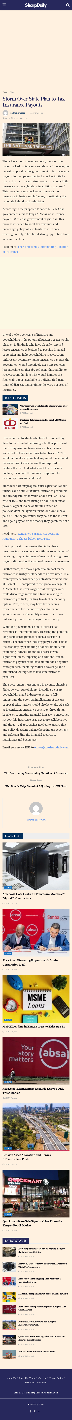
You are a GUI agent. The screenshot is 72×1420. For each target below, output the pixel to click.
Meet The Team (27, 1378)
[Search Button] (67, 5)
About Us (11, 1378)
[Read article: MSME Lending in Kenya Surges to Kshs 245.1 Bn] (36, 999)
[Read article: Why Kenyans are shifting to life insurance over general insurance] (10, 409)
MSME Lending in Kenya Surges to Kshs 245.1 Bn (34, 1026)
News (13, 92)
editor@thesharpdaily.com (51, 747)
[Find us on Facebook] (30, 1411)
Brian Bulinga (18, 112)
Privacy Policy (56, 1378)
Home (5, 92)
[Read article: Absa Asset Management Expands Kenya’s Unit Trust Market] (36, 1061)
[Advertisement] (36, 49)
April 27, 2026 (27, 413)
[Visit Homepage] (36, 5)
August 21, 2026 (10, 903)
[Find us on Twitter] (34, 1411)
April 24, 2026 (27, 427)
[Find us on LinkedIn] (39, 1411)
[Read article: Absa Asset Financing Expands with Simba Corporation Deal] (36, 933)
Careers (42, 1378)
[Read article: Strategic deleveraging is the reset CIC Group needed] (10, 423)
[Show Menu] (4, 5)
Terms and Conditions (35, 1382)
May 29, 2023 (36, 112)
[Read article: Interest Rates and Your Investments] (9, 1354)
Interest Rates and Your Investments (36, 1351)
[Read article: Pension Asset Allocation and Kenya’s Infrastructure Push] (36, 1127)
